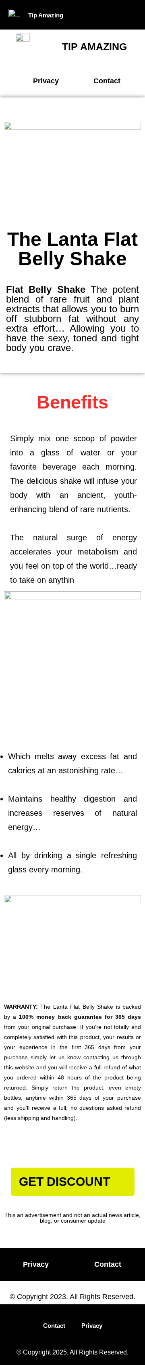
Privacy (91, 1325)
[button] (112, 14)
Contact (54, 1325)
